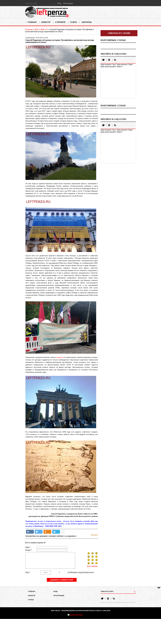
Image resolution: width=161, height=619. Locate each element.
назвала (59, 357)
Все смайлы (92, 566)
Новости (45, 22)
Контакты (87, 22)
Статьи (31, 600)
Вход (59, 3)
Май (42, 29)
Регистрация (68, 3)
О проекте (60, 22)
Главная (32, 22)
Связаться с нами (119, 33)
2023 (36, 29)
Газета (73, 22)
